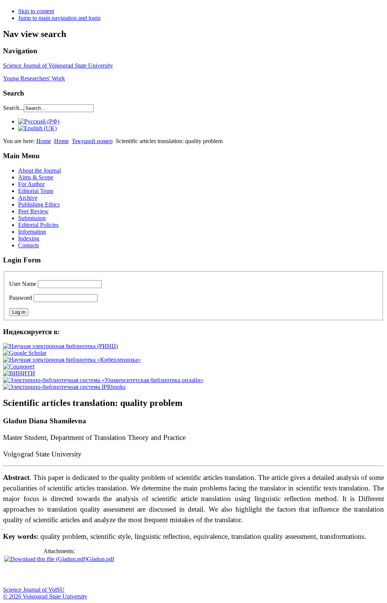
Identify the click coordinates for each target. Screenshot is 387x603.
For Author (31, 184)
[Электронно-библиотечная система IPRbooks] (64, 387)
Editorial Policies (38, 225)
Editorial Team (35, 191)
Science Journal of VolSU (34, 589)
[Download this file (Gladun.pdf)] (45, 559)
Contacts (28, 245)
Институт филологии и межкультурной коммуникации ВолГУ (182, 575)
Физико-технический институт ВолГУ (88, 575)
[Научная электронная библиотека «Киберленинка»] (72, 359)
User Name (22, 284)
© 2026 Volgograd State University (45, 596)
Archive (27, 197)
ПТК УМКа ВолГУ (50, 575)
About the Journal (39, 170)
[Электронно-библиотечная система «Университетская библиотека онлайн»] (103, 380)
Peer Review (33, 211)
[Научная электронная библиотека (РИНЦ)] (60, 346)
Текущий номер (92, 141)
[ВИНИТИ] (19, 373)
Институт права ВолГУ (201, 575)
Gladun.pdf (100, 559)
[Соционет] (19, 366)
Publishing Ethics (39, 204)
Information (32, 231)
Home (43, 141)
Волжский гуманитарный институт (31, 575)
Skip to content (36, 11)
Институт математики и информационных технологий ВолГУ (69, 575)
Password (20, 298)
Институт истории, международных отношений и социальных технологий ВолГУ (220, 575)
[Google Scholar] (24, 353)
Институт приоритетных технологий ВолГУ (107, 575)
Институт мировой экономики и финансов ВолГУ (163, 575)
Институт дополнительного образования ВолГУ (239, 575)
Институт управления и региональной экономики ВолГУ (144, 575)
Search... (13, 108)
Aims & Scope (35, 177)
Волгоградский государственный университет (12, 575)
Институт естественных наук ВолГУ (125, 575)
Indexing (28, 238)
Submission (32, 218)
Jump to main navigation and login (59, 18)
